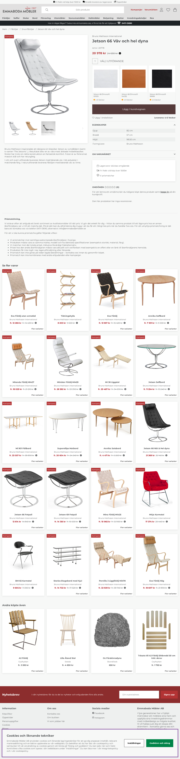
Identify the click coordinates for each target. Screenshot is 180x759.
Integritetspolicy (110, 748)
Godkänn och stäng (160, 743)
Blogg (5, 728)
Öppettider (121, 2)
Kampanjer (136, 9)
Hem (4, 29)
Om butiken (53, 717)
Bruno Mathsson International (107, 36)
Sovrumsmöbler (77, 18)
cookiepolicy (22, 751)
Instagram (99, 717)
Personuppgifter (10, 721)
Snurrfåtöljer (28, 29)
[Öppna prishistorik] (120, 53)
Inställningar (134, 743)
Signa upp (169, 694)
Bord (34, 18)
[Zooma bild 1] (46, 76)
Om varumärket (101, 154)
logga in (164, 192)
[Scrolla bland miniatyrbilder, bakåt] (9, 128)
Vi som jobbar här (56, 721)
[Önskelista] (168, 10)
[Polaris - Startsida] (19, 9)
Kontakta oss (53, 714)
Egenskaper (99, 125)
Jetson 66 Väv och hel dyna (51, 29)
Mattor (120, 18)
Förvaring (46, 18)
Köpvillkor (7, 714)
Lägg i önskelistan (103, 117)
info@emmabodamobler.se (72, 228)
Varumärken (151, 9)
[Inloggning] (161, 10)
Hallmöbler (94, 18)
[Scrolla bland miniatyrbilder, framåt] (83, 128)
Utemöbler (59, 18)
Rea (152, 18)
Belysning (108, 18)
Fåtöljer (6, 18)
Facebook (99, 713)
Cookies (6, 725)
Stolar (26, 18)
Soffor (17, 18)
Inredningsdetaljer (137, 18)
